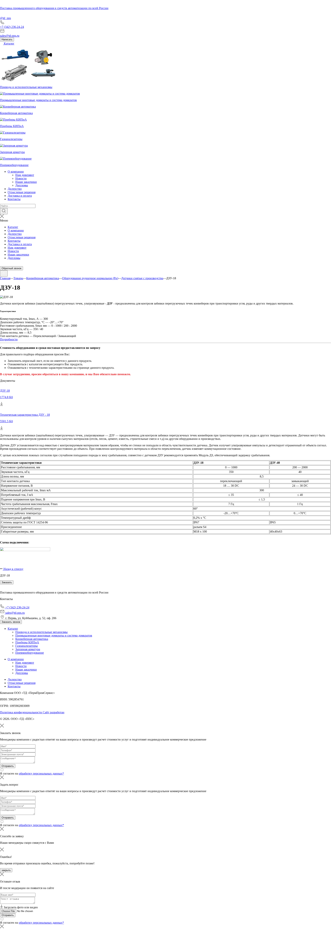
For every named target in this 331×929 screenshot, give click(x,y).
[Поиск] (4, 211)
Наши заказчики (26, 182)
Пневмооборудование (29, 652)
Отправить (8, 766)
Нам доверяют (24, 175)
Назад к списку (13, 569)
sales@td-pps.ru (9, 35)
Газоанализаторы (26, 645)
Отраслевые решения (21, 192)
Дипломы (21, 185)
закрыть (6, 870)
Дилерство (15, 188)
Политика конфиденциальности (21, 712)
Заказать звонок (11, 621)
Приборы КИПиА (27, 642)
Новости (21, 178)
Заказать (7, 582)
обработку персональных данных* (41, 773)
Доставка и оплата (20, 195)
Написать (7, 39)
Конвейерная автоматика (31, 639)
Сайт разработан (53, 712)
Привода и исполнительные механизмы (41, 632)
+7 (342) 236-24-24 (12, 26)
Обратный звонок (11, 268)
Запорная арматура (27, 649)
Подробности (9, 339)
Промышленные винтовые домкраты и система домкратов (53, 635)
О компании (16, 171)
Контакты (14, 199)
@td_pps (5, 18)
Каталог (8, 43)
